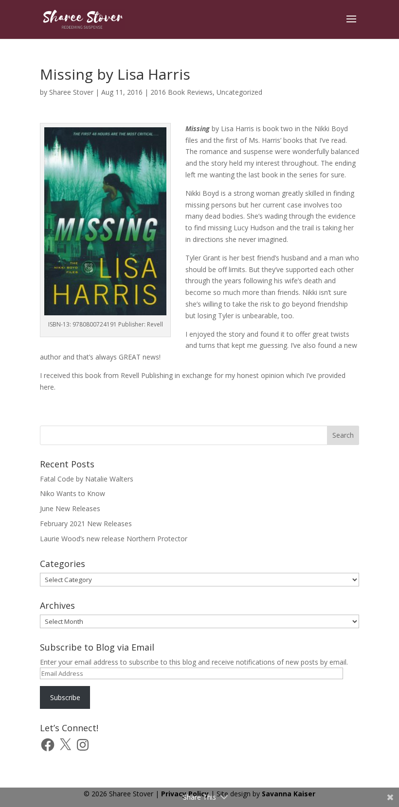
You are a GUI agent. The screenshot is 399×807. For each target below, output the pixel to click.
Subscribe (65, 697)
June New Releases (70, 508)
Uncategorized (239, 92)
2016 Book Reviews (181, 92)
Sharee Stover (71, 92)
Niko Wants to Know (72, 493)
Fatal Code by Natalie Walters (86, 478)
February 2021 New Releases (86, 523)
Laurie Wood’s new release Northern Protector (113, 538)
